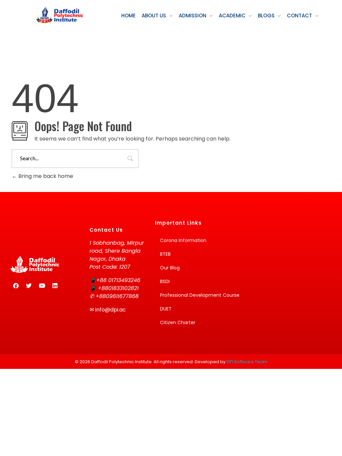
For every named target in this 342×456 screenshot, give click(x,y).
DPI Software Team (247, 362)
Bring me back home (45, 176)
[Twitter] (28, 285)
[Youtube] (41, 285)
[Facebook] (15, 285)
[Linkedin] (54, 285)
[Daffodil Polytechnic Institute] (59, 15)
